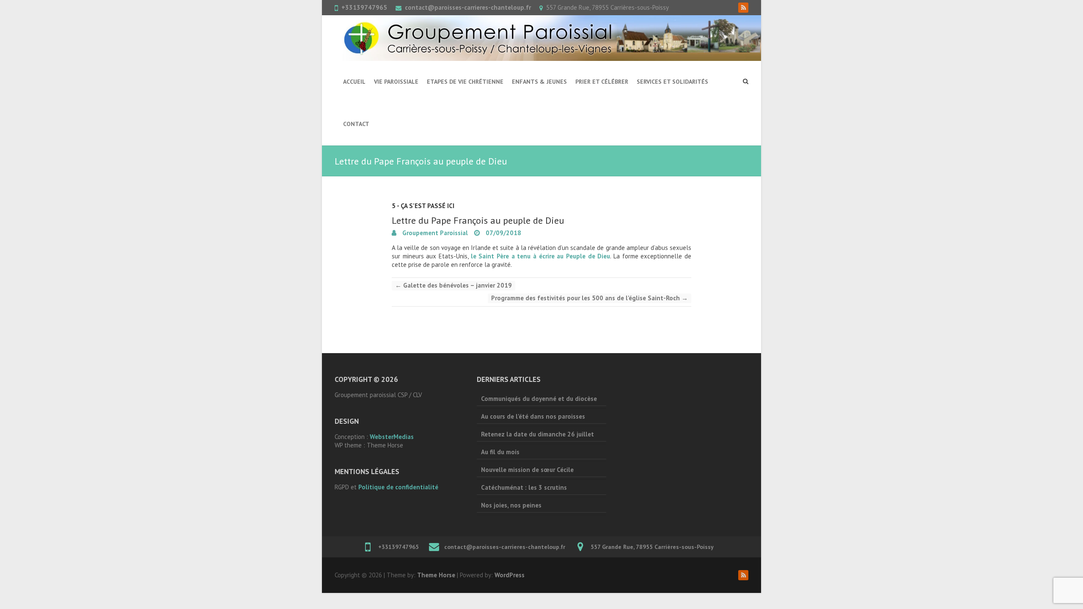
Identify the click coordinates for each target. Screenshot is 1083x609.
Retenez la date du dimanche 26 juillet (537, 434)
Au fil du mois (500, 452)
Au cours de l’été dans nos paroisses (533, 416)
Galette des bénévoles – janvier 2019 (453, 285)
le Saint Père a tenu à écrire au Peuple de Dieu (540, 256)
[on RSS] (743, 8)
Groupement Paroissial (434, 233)
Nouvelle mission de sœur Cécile (527, 470)
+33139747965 (364, 7)
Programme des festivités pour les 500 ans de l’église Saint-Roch (589, 298)
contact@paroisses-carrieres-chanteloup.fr (468, 7)
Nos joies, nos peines (511, 505)
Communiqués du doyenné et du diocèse (539, 399)
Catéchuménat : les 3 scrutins (524, 487)
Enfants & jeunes (539, 81)
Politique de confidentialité (398, 487)
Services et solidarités (672, 81)
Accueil (354, 81)
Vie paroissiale (396, 81)
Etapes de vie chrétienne (465, 81)
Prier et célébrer (601, 81)
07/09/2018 (502, 233)
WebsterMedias (392, 437)
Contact (356, 124)
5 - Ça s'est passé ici (423, 206)
